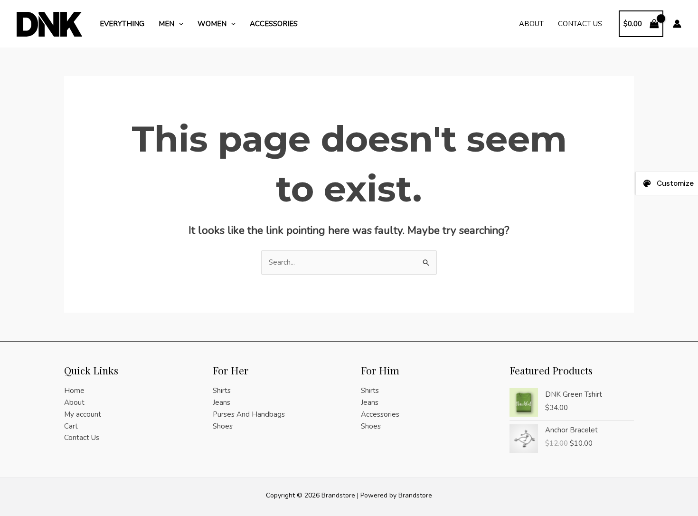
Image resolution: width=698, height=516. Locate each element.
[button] (178, 24)
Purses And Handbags (249, 414)
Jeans (221, 402)
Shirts (222, 390)
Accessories (274, 24)
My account (82, 414)
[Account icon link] (677, 23)
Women (212, 24)
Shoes (223, 426)
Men (166, 24)
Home (74, 390)
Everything (122, 24)
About (531, 24)
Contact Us (580, 24)
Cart (71, 426)
